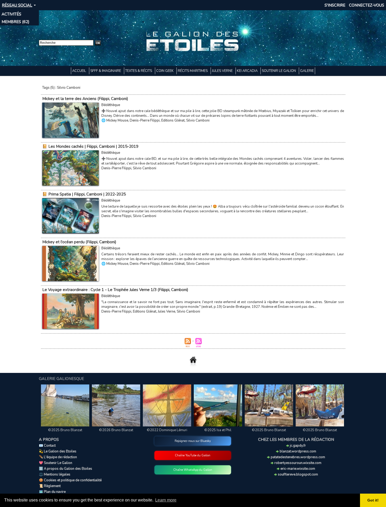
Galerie (307, 70)
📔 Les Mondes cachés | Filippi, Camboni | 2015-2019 (90, 146)
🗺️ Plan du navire (52, 491)
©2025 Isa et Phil (217, 430)
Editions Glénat (173, 120)
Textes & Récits (139, 70)
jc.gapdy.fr (297, 445)
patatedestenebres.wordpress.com (297, 457)
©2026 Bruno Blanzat (116, 430)
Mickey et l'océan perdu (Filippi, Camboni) (79, 242)
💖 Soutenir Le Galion (55, 463)
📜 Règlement (50, 486)
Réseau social (17, 5)
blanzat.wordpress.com (297, 451)
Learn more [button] (165, 500)
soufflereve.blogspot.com (297, 474)
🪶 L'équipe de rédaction (58, 457)
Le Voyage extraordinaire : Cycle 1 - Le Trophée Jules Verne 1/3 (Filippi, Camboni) (115, 289)
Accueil (79, 70)
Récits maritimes (193, 70)
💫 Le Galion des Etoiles (57, 451)
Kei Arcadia (247, 70)
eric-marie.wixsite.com (297, 468)
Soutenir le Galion (279, 70)
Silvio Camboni (198, 120)
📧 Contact (47, 445)
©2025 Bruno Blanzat (65, 430)
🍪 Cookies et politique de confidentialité (70, 480)
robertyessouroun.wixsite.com (297, 463)
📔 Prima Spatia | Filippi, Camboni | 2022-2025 (84, 194)
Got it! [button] (373, 500)
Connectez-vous (366, 5)
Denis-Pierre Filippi (145, 120)
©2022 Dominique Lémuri (167, 430)
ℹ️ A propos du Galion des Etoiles (65, 468)
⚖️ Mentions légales (54, 474)
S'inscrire (335, 5)
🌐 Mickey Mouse (114, 120)
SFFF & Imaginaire (106, 70)
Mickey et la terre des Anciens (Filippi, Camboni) (85, 98)
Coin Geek (165, 70)
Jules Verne (222, 70)
